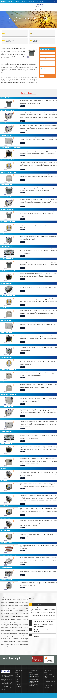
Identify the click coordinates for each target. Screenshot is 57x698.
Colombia (16, 622)
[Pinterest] (52, 690)
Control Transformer (34, 674)
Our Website (54, 9)
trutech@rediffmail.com (38, 660)
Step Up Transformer (34, 677)
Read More (22, 105)
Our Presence (18, 682)
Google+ (35, 696)
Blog (35, 9)
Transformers (29, 9)
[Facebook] (54, 1)
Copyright (10, 694)
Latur (14, 646)
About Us (22, 9)
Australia (12, 622)
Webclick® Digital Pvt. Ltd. (44, 694)
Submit (41, 76)
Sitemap (17, 681)
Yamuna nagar (7, 622)
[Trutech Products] (28, 5)
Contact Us (48, 9)
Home (17, 9)
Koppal (11, 646)
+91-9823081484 (50, 661)
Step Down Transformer (34, 676)
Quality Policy (40, 9)
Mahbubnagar (18, 646)
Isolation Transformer (34, 679)
